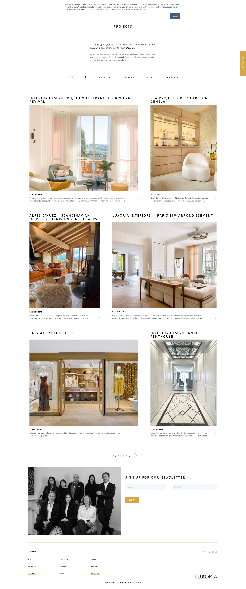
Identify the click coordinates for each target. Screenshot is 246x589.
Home (30, 559)
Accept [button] (175, 16)
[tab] (85, 77)
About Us (64, 559)
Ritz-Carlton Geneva (183, 198)
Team (93, 559)
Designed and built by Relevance (123, 583)
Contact (63, 567)
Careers (94, 567)
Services (31, 573)
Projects (32, 567)
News (62, 574)
